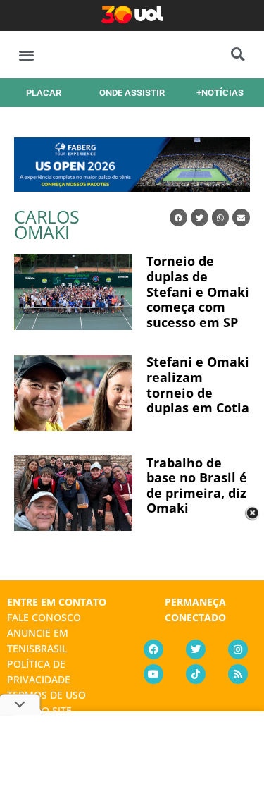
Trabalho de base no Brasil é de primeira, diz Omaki (196, 485)
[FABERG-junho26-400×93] (132, 186)
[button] (26, 54)
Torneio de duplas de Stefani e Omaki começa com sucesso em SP (197, 291)
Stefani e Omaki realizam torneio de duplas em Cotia (197, 384)
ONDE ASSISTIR (132, 92)
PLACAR (43, 92)
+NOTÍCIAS (220, 92)
